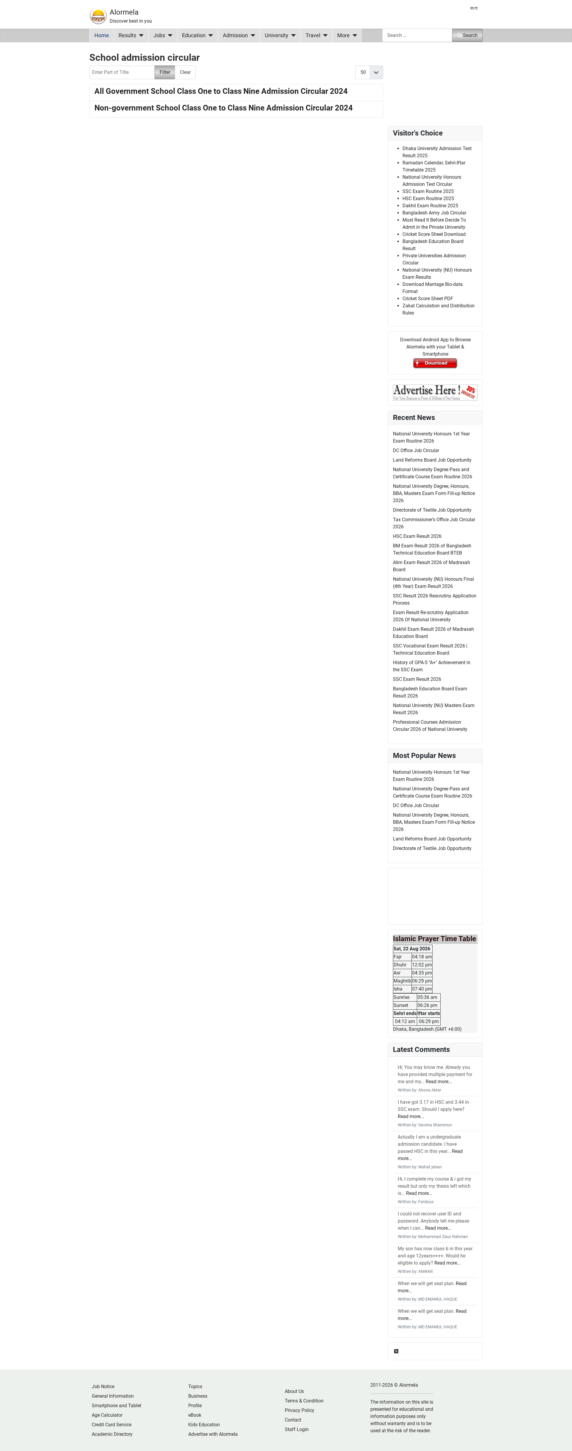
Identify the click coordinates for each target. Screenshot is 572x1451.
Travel (313, 35)
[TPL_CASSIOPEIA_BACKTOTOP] (561, 1440)
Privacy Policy (299, 1410)
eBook (194, 1415)
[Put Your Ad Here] (435, 392)
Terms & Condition (304, 1401)
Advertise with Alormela (213, 1434)
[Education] (209, 35)
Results (127, 35)
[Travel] (324, 35)
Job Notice (103, 1386)
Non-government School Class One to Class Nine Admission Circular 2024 (223, 107)
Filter (165, 72)
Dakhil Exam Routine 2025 (430, 205)
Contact (293, 1420)
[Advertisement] (236, 200)
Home (101, 35)
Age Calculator (107, 1415)
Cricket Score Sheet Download (434, 234)
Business (197, 1396)
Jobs (159, 35)
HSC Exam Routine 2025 (428, 198)
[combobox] (417, 35)
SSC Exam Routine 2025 (428, 191)
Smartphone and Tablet (116, 1405)
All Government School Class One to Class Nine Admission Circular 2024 (221, 91)
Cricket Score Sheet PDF (427, 298)
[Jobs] (168, 35)
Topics (195, 1386)
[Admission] (251, 35)
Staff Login (297, 1429)
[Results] (140, 35)
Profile (195, 1405)
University (276, 35)
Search (470, 35)
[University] (292, 35)
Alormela (124, 12)
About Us (294, 1391)
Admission (235, 35)
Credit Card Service (111, 1424)
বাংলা (474, 8)
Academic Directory (112, 1434)
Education (194, 35)
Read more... (439, 1081)
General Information (113, 1396)
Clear (185, 72)
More (343, 35)
